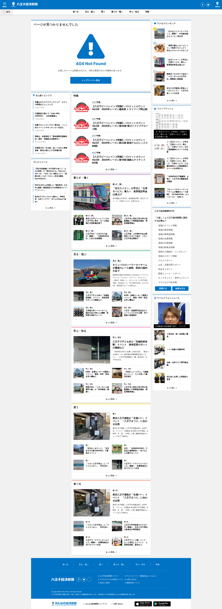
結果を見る (180, 288)
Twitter (208, 5)
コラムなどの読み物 (167, 282)
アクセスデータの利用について (111, 579)
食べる (76, 11)
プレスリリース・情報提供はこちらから (141, 576)
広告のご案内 (105, 583)
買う (103, 11)
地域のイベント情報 (167, 225)
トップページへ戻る (91, 80)
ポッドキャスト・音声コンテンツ (173, 278)
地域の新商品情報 (166, 234)
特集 (147, 11)
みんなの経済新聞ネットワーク (63, 604)
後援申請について (133, 583)
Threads (89, 579)
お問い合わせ (131, 579)
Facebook (202, 5)
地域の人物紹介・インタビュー (172, 251)
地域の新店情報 (165, 230)
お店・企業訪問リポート (169, 265)
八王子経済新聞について (109, 576)
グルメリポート (165, 260)
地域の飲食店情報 (166, 247)
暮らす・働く (117, 11)
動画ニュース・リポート (169, 273)
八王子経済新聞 (24, 4)
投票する (163, 288)
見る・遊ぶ (90, 11)
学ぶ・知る (134, 11)
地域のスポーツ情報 (167, 256)
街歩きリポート (165, 269)
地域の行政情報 (165, 243)
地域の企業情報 (165, 238)
